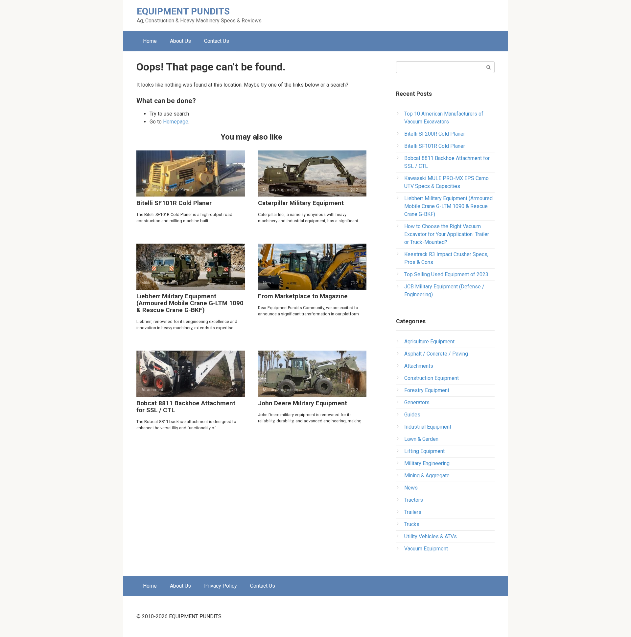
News (411, 488)
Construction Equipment (431, 378)
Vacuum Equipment (426, 548)
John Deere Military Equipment (302, 403)
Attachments (418, 366)
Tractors (413, 500)
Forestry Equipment (426, 390)
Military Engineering (427, 463)
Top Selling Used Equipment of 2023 (446, 274)
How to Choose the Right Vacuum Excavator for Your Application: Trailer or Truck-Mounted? (446, 234)
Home (150, 41)
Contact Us (216, 41)
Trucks (411, 524)
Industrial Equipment (427, 427)
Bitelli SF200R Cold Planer (434, 134)
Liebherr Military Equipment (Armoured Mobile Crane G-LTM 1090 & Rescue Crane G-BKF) (190, 303)
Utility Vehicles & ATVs (430, 536)
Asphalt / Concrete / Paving (436, 354)
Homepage (175, 122)
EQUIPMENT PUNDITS (183, 11)
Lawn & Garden (421, 439)
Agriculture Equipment (429, 341)
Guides (412, 414)
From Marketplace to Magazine (303, 296)
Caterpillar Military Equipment (301, 203)
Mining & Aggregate (427, 475)
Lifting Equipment (424, 451)
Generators (417, 402)
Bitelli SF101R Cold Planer (174, 203)
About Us (180, 41)
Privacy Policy (220, 586)
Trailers (412, 512)
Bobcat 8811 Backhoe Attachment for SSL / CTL (185, 406)
